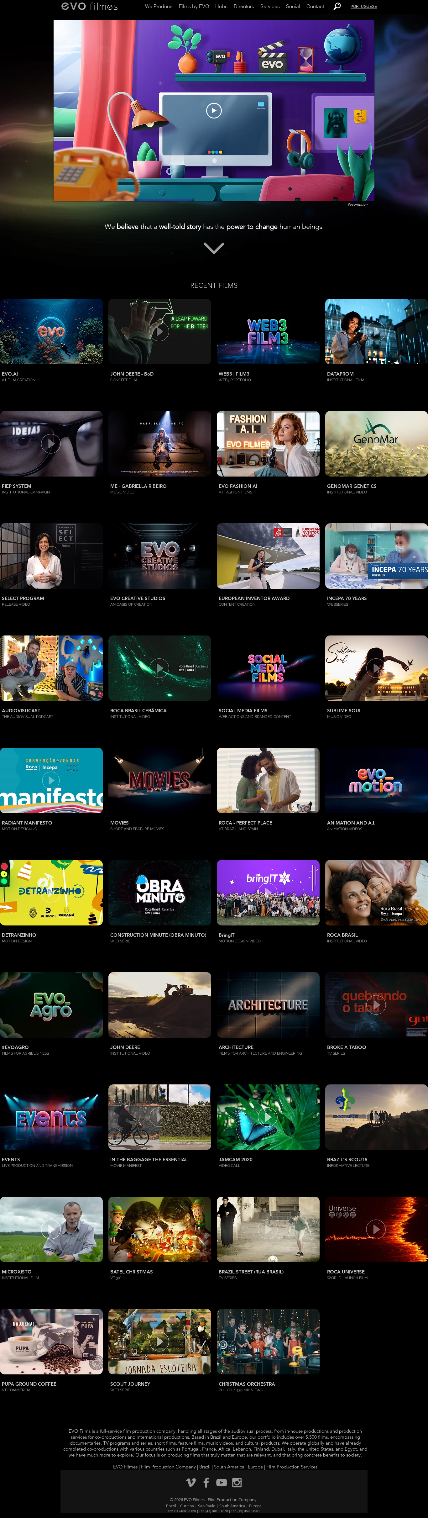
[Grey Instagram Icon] (236, 1482)
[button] (159, 6)
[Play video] (214, 111)
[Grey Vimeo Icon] (190, 1482)
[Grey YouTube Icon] (221, 1482)
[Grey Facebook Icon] (206, 1482)
